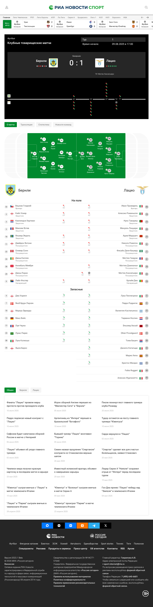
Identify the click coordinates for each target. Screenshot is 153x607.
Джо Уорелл (21, 295)
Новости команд (63, 124)
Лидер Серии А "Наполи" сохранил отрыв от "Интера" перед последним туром (121, 472)
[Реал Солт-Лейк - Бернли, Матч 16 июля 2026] (38, 66)
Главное (6, 17)
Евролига (116, 17)
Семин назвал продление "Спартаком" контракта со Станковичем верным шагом (74, 453)
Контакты (112, 548)
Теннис (119, 543)
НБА (125, 17)
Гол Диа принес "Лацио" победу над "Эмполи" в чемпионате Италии (121, 489)
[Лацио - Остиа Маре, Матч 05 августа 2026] (110, 66)
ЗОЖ (54, 543)
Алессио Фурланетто (128, 378)
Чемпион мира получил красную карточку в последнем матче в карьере (27, 470)
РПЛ (32, 17)
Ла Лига (61, 17)
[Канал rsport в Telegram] (94, 526)
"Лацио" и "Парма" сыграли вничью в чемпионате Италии (26, 505)
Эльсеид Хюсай (130, 325)
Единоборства (91, 543)
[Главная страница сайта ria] (66, 7)
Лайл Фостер (21, 280)
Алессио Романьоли (128, 213)
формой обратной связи (114, 586)
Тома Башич (132, 340)
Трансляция (26, 124)
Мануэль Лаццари (129, 228)
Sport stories (107, 543)
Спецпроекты (26, 548)
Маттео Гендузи (130, 258)
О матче (11, 124)
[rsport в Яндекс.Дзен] (59, 526)
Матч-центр (7, 24)
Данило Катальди (129, 348)
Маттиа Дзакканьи (129, 265)
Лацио (110, 61)
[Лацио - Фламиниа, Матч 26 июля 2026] (115, 66)
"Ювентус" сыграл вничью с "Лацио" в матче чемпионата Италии (27, 489)
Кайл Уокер (20, 213)
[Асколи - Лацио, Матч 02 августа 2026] (112, 66)
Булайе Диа (132, 280)
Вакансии (9, 564)
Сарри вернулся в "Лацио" (116, 434)
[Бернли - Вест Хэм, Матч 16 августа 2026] (46, 66)
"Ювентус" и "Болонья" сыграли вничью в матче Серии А (75, 489)
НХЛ (107, 17)
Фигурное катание (29, 543)
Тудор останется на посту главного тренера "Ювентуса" (120, 420)
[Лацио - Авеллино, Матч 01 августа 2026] (114, 66)
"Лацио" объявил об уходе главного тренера (26, 451)
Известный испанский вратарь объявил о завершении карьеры (75, 470)
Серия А (71, 17)
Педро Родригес (130, 303)
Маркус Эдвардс (23, 310)
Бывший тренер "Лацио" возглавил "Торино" (72, 436)
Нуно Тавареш (131, 220)
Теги (128, 543)
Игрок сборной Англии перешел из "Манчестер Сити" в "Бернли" (72, 404)
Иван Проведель (129, 206)
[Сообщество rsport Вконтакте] (70, 526)
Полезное (139, 543)
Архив (131, 548)
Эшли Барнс (21, 348)
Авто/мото (75, 543)
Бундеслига (82, 17)
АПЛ (53, 17)
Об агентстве (97, 548)
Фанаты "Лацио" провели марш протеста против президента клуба (25, 404)
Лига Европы (42, 17)
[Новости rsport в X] (105, 526)
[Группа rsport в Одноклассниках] (82, 526)
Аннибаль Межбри (24, 265)
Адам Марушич (130, 235)
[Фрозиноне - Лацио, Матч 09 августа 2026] (108, 66)
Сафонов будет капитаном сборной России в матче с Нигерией (25, 436)
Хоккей (63, 543)
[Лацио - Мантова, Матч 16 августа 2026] (106, 66)
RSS (123, 548)
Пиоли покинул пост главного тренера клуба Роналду (122, 404)
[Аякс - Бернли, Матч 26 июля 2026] (40, 66)
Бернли (41, 61)
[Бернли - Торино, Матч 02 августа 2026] (44, 66)
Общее (10, 390)
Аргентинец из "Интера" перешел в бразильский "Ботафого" (72, 420)
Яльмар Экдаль (22, 235)
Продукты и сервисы (59, 548)
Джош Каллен (22, 258)
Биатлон (45, 543)
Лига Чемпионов (20, 17)
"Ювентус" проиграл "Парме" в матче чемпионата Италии (74, 505)
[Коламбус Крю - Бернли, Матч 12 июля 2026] (37, 66)
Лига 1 (93, 17)
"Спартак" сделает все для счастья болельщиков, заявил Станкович (120, 451)
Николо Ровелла (130, 243)
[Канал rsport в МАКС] (47, 526)
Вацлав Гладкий (23, 206)
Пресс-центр (80, 548)
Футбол (11, 38)
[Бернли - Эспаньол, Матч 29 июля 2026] (42, 66)
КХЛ (101, 17)
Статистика (43, 124)
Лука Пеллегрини (129, 295)
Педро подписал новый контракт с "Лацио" (25, 420)
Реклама (40, 548)
